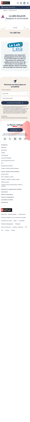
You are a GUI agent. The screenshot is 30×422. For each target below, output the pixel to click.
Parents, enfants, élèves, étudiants (10, 171)
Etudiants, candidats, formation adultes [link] (10, 179)
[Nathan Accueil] (5, 3)
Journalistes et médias (7, 199)
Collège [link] (3, 152)
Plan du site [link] (4, 214)
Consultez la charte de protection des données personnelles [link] (14, 117)
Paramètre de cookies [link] (6, 220)
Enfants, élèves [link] (5, 174)
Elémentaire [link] (4, 150)
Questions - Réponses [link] (18, 227)
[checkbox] (2, 106)
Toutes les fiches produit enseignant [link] (10, 168)
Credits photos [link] (21, 214)
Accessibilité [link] (21, 220)
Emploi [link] (15, 220)
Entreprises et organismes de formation (11, 189)
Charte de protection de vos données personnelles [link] (13, 217)
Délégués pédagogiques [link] (7, 223)
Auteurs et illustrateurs (7, 194)
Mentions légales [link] (12, 214)
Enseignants (4, 144)
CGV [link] (2, 230)
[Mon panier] (24, 3)
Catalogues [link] (17, 223)
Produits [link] (13, 230)
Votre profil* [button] (5, 93)
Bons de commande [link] (6, 227)
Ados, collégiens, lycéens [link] (7, 176)
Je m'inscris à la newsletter (14, 103)
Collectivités (4, 191)
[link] (5, 139)
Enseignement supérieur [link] (7, 165)
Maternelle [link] (3, 147)
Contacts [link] (7, 230)
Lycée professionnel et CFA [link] (7, 160)
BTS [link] (2, 163)
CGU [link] (26, 227)
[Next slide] (24, 27)
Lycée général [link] (4, 155)
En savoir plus (4, 116)
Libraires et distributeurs (7, 197)
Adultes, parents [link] (5, 182)
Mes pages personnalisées (9, 7)
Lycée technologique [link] (6, 158)
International (4, 202)
